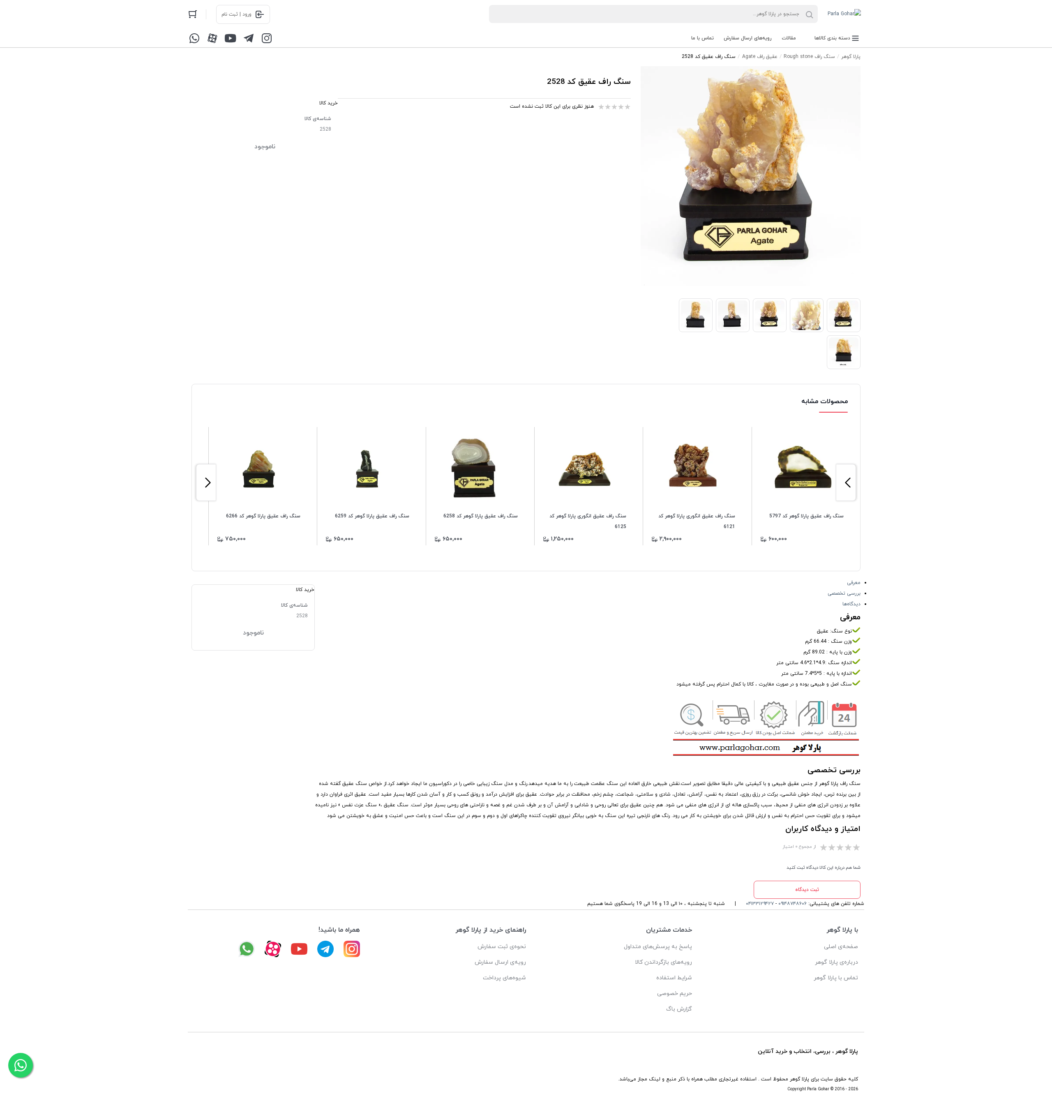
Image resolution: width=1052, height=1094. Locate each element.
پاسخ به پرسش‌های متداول (658, 947)
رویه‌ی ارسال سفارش (500, 962)
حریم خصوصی (674, 993)
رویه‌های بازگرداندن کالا (663, 962)
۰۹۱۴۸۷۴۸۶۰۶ (792, 903)
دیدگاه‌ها (851, 604)
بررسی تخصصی (844, 593)
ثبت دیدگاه (807, 889)
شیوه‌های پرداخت (504, 978)
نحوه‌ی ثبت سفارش (502, 947)
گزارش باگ (679, 1009)
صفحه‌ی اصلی (841, 947)
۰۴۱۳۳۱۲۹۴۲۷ (760, 903)
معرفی (854, 582)
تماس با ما (702, 38)
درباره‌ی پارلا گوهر (836, 962)
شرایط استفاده (674, 978)
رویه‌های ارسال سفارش (748, 38)
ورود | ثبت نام (236, 14)
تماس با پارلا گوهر (836, 978)
